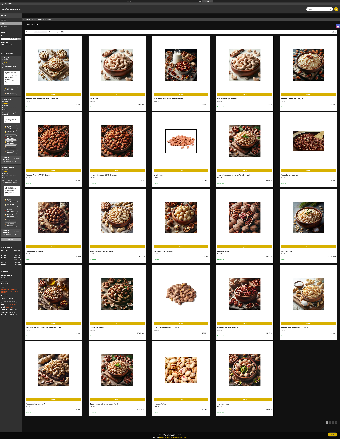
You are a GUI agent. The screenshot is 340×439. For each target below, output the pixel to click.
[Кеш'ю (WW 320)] (117, 65)
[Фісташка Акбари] (181, 370)
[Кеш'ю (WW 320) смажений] (244, 65)
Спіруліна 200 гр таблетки (9, 193)
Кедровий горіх (287, 251)
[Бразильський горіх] (117, 294)
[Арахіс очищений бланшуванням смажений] (53, 65)
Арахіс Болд (158, 175)
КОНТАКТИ (4, 26)
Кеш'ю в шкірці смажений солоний (166, 327)
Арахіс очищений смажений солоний (294, 327)
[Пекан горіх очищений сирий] (244, 294)
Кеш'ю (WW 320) (95, 98)
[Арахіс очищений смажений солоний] (308, 294)
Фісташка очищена (224, 404)
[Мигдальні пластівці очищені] (308, 65)
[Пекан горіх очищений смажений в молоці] (181, 65)
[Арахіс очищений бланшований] (117, 217)
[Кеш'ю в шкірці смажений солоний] (181, 294)
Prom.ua (179, 434)
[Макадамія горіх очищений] (181, 217)
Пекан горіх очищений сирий (227, 327)
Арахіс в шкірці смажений (35, 404)
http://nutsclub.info (10, 304)
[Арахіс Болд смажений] (308, 141)
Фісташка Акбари (160, 404)
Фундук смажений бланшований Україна (104, 404)
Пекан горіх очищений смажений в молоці (169, 98)
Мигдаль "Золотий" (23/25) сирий (38, 175)
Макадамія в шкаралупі (34, 251)
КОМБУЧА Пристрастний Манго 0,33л (11, 81)
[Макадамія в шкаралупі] (53, 217)
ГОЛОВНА (4, 20)
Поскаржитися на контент (166, 437)
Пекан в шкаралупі (224, 251)
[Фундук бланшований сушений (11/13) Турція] (244, 141)
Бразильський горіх (97, 327)
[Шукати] (331, 9)
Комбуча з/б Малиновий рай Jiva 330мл (12, 76)
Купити (53, 94)
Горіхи (39, 19)
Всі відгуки (11, 239)
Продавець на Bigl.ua (170, 435)
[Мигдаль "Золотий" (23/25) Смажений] (117, 141)
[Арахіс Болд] (181, 141)
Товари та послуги (31, 19)
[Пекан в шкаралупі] (244, 217)
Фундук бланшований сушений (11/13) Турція (233, 175)
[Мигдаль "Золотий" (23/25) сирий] (53, 141)
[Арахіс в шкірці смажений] (53, 370)
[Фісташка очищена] (244, 370)
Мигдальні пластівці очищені (292, 98)
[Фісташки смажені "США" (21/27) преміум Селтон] (53, 294)
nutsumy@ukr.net (10, 307)
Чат (334, 434)
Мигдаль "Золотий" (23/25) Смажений (103, 175)
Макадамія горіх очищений (163, 251)
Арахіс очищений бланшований (101, 251)
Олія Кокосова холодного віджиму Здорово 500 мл (10, 119)
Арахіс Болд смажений (289, 175)
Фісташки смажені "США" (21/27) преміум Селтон (44, 327)
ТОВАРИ (4, 23)
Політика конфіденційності (180, 437)
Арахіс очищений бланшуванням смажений (42, 98)
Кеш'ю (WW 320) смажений (227, 98)
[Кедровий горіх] (308, 217)
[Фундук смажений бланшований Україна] (117, 370)
